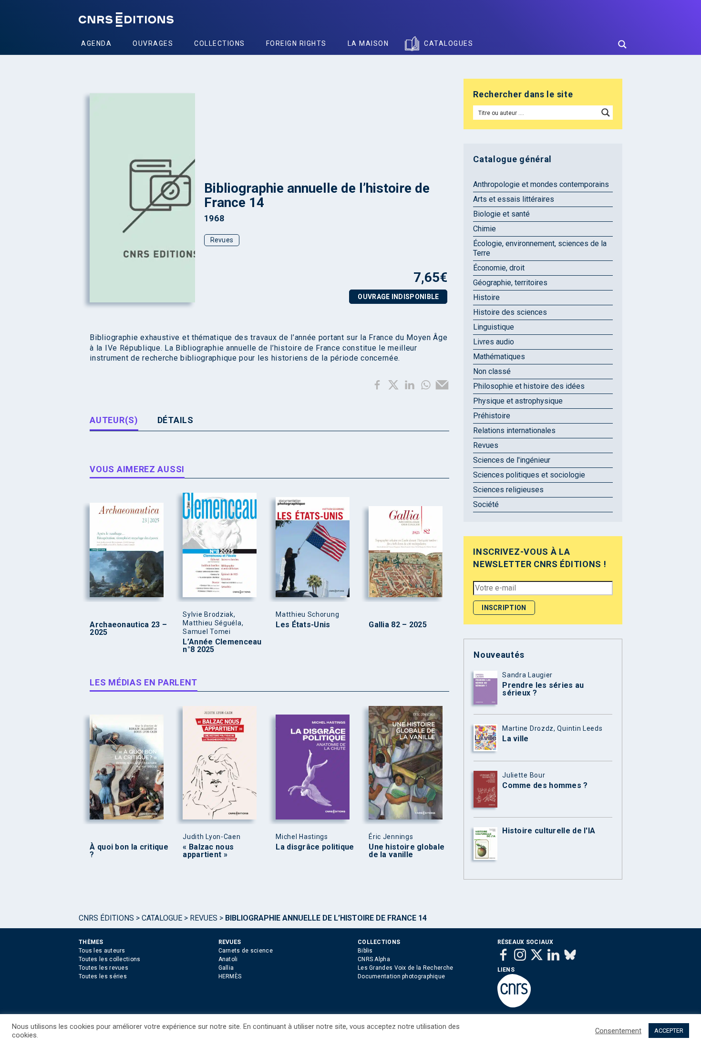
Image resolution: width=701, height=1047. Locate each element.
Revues (222, 240)
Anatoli (228, 959)
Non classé (492, 371)
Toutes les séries (103, 976)
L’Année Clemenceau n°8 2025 (222, 645)
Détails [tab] (175, 420)
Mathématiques (499, 356)
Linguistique (493, 327)
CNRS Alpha (374, 959)
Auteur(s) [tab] (114, 420)
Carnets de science (245, 950)
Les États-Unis (303, 625)
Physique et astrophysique (518, 400)
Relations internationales (514, 430)
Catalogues (448, 43)
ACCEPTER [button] (668, 1030)
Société (486, 504)
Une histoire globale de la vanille (406, 851)
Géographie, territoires (510, 282)
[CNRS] (514, 1005)
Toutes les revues (103, 967)
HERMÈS (230, 976)
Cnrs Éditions (106, 918)
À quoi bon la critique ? (129, 851)
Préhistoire (491, 415)
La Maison (368, 43)
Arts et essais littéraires (513, 199)
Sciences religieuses (508, 489)
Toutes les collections (110, 959)
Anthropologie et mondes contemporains (541, 184)
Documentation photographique (401, 976)
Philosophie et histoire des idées (529, 386)
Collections (219, 43)
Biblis (365, 950)
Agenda (96, 43)
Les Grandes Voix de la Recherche (406, 967)
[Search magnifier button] (622, 44)
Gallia (226, 967)
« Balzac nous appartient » (208, 851)
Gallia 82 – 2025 (398, 625)
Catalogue (162, 918)
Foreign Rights (296, 43)
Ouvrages (153, 43)
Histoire (486, 297)
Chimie (484, 228)
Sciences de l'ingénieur (511, 460)
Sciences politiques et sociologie (529, 474)
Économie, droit (499, 267)
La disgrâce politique (315, 847)
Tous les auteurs (102, 950)
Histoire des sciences (510, 312)
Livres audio (493, 341)
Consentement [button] (618, 1030)
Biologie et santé (501, 213)
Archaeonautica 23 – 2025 (128, 628)
